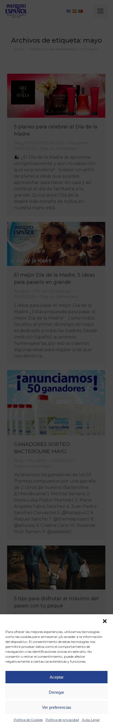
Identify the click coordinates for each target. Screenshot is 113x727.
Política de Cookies (28, 720)
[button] (105, 621)
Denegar (56, 692)
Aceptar (57, 677)
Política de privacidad (62, 720)
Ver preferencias (56, 707)
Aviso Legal (91, 720)
